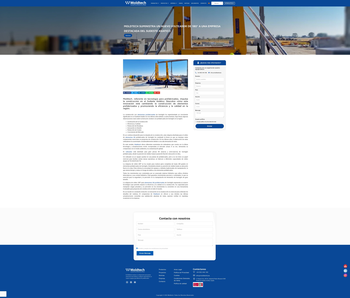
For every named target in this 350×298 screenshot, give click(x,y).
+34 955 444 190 (202, 272)
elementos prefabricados (146, 114)
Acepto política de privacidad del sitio (206, 121)
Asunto (197, 96)
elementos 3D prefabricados (155, 182)
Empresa (198, 83)
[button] (127, 92)
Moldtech (137, 144)
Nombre (197, 76)
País (196, 90)
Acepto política (200, 119)
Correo (197, 103)
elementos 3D (130, 137)
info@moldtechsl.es (203, 275)
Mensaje (197, 110)
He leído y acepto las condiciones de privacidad (153, 248)
